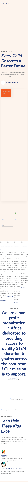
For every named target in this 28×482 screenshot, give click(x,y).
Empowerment (10, 248)
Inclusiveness (17, 248)
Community (3, 248)
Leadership (24, 248)
